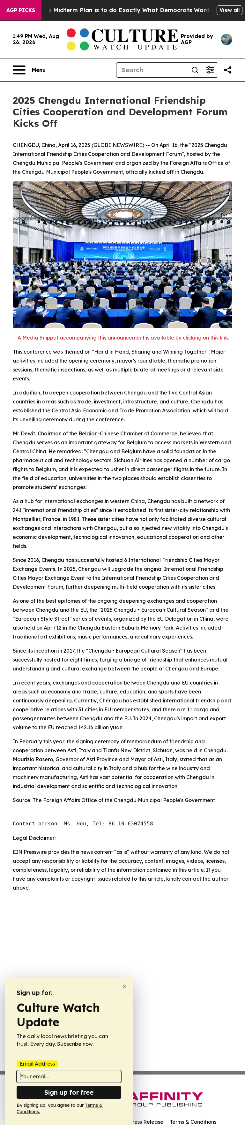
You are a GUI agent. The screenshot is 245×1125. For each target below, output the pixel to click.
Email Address (37, 1063)
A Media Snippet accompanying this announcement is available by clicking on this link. (123, 337)
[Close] (125, 986)
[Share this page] (227, 70)
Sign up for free (68, 1092)
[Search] (195, 70)
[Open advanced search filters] (210, 70)
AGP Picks (20, 10)
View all (229, 10)
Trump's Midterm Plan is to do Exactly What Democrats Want (119, 10)
